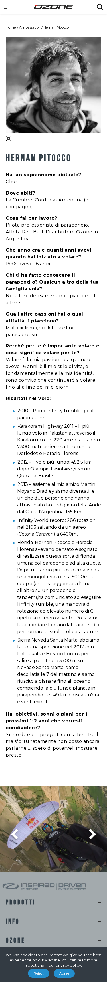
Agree (64, 973)
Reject (39, 973)
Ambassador (29, 27)
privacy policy (68, 965)
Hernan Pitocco (56, 27)
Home (11, 27)
